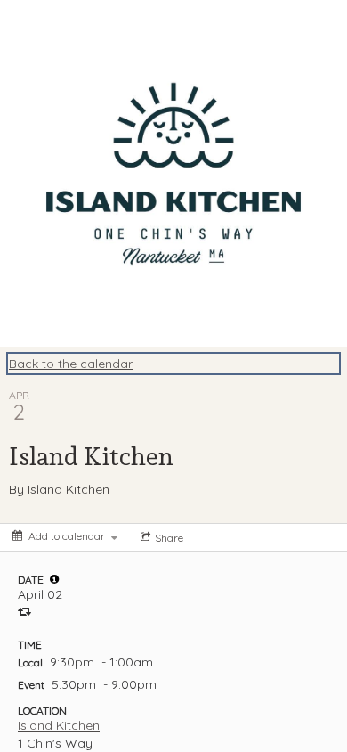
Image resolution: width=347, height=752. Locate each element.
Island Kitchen (59, 725)
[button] (54, 579)
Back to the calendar (71, 364)
